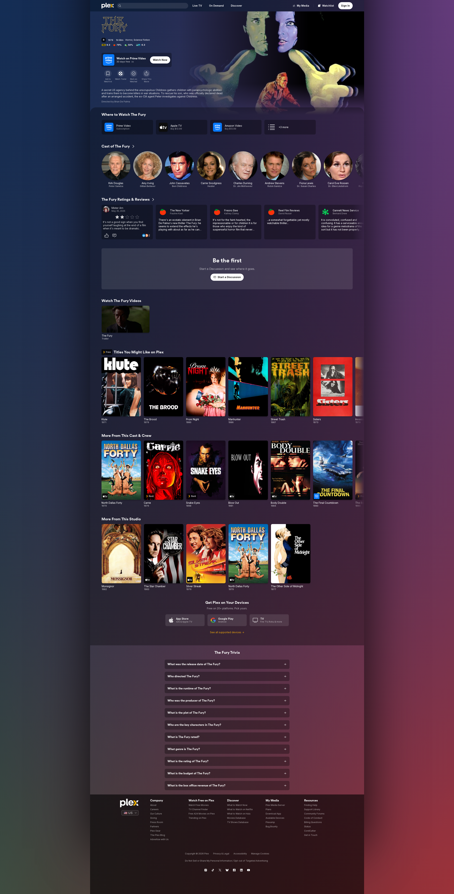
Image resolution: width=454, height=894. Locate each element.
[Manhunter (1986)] (248, 390)
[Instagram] (205, 870)
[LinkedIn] (241, 870)
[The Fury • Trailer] (126, 323)
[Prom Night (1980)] (205, 390)
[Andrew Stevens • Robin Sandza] (274, 169)
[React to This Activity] (106, 235)
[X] (220, 870)
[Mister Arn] (106, 209)
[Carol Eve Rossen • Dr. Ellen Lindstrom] (338, 169)
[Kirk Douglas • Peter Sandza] (116, 169)
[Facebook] (234, 870)
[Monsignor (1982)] (121, 557)
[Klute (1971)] (121, 390)
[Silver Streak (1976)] (206, 557)
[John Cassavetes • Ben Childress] (179, 169)
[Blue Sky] (227, 870)
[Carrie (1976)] (163, 474)
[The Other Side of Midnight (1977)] (290, 557)
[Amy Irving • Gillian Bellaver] (147, 169)
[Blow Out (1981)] (248, 474)
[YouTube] (248, 870)
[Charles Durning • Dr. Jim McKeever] (243, 169)
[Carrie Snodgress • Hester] (211, 169)
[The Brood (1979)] (163, 390)
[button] (146, 76)
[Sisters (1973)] (332, 390)
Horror (128, 40)
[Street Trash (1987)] (290, 390)
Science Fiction (142, 40)
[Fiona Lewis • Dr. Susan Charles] (306, 169)
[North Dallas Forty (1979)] (121, 474)
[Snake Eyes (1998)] (205, 474)
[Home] (108, 5)
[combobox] (155, 6)
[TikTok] (212, 870)
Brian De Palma (122, 101)
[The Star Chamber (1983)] (163, 557)
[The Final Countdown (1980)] (332, 474)
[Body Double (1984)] (290, 474)
